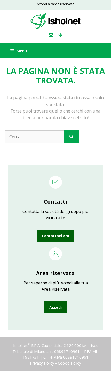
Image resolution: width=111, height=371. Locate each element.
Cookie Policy (69, 363)
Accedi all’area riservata (55, 4)
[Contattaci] (51, 35)
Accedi (55, 307)
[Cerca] (71, 136)
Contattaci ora (55, 235)
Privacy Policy (42, 363)
